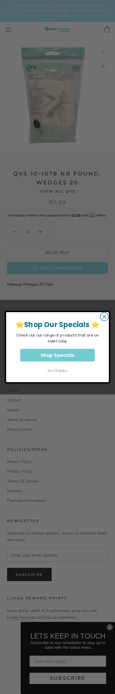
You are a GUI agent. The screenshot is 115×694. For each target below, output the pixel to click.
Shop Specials (57, 355)
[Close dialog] (104, 317)
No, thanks (57, 370)
